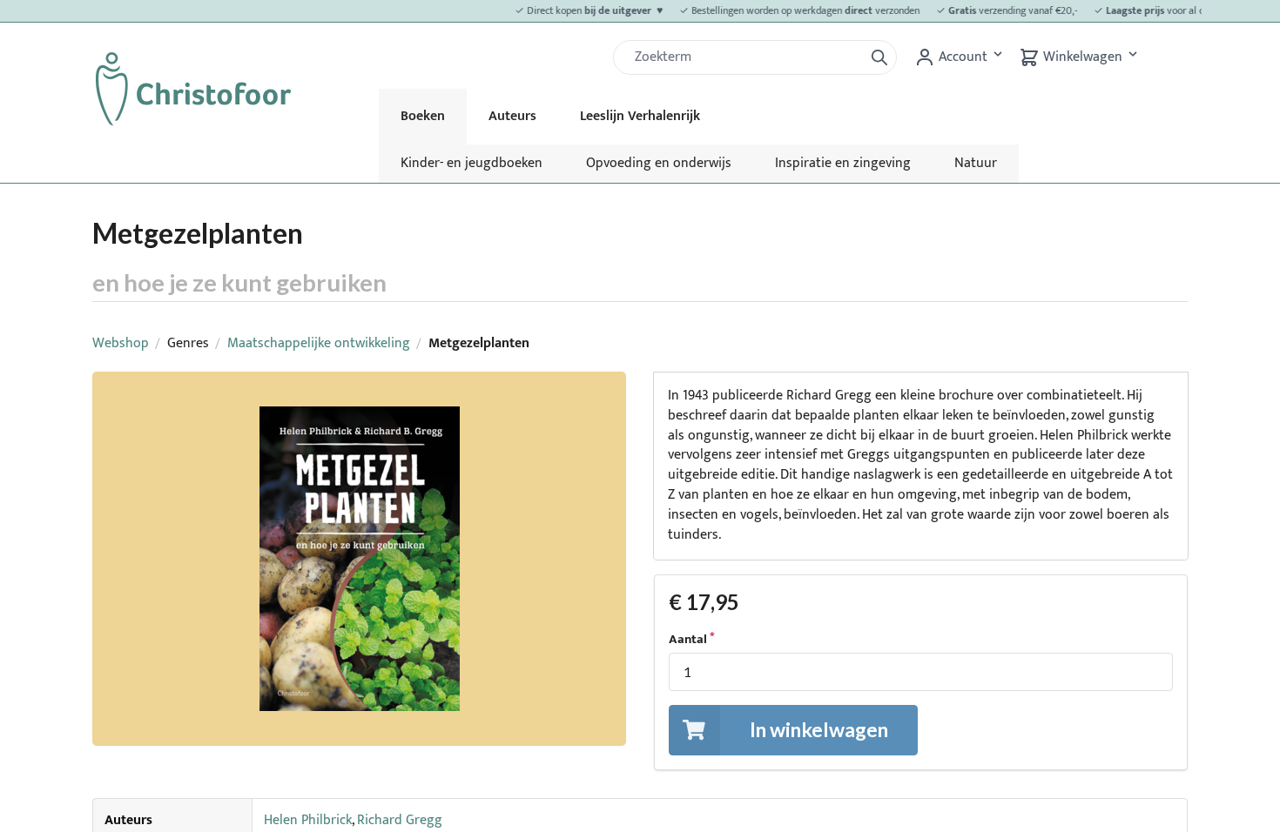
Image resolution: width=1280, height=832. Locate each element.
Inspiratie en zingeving (843, 163)
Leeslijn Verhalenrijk (640, 116)
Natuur (975, 163)
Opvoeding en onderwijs (658, 163)
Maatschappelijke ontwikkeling (318, 343)
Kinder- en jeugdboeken (471, 163)
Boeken (423, 116)
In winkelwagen (819, 729)
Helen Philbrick (308, 820)
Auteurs (512, 116)
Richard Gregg (399, 820)
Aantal (688, 639)
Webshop (120, 343)
